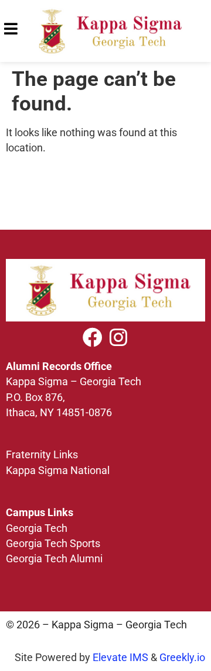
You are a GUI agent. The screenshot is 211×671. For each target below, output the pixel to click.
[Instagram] (118, 337)
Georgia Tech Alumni (54, 559)
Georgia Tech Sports (53, 543)
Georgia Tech (36, 528)
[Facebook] (93, 337)
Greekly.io (182, 657)
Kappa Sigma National (58, 470)
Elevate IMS (120, 657)
